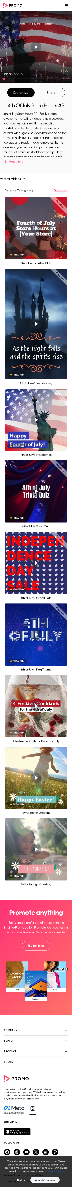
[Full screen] (66, 72)
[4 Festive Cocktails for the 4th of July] (36, 706)
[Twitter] (36, 1152)
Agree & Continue (45, 1179)
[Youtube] (26, 1152)
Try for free (36, 946)
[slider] (4, 79)
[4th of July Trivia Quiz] (36, 491)
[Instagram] (32, 1110)
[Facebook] (14, 1110)
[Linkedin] (45, 1152)
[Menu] (66, 5)
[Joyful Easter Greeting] (36, 778)
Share (51, 93)
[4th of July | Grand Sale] (36, 563)
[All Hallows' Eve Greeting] (36, 324)
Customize (21, 93)
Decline (21, 1179)
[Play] (36, 47)
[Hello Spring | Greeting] (36, 849)
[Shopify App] (36, 1131)
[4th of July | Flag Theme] (36, 634)
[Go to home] (14, 6)
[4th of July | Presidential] (36, 420)
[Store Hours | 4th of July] (36, 228)
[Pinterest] (55, 1152)
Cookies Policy (54, 1170)
